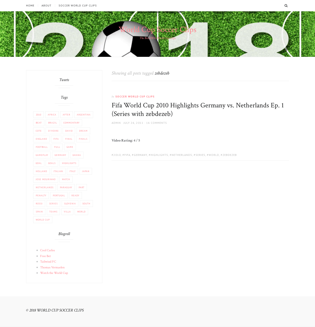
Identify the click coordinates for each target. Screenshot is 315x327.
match (66, 179)
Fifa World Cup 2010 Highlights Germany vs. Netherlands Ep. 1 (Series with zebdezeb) (198, 110)
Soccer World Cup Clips (78, 5)
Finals (83, 138)
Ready (75, 195)
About (46, 5)
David (69, 130)
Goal (39, 163)
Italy (72, 171)
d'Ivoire (53, 130)
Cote (39, 130)
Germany (140, 155)
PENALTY (41, 195)
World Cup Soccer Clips (157, 29)
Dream (83, 130)
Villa (67, 211)
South (86, 203)
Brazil (52, 122)
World (214, 155)
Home (30, 5)
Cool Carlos (47, 250)
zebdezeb (230, 155)
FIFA (127, 155)
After (66, 114)
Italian (58, 171)
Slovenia (70, 203)
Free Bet (45, 256)
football (42, 146)
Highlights (159, 155)
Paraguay (66, 187)
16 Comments (156, 122)
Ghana (77, 155)
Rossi (39, 203)
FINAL (68, 138)
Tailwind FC (48, 262)
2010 (117, 155)
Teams (53, 211)
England (41, 138)
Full (57, 146)
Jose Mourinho (46, 179)
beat (39, 122)
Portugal (59, 195)
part (81, 187)
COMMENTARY (71, 122)
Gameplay (42, 155)
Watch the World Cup (54, 273)
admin (116, 122)
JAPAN (85, 171)
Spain (39, 211)
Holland (41, 171)
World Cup (43, 219)
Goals (52, 163)
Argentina (84, 114)
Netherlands (182, 155)
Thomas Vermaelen (52, 267)
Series (200, 155)
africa (52, 114)
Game (70, 146)
